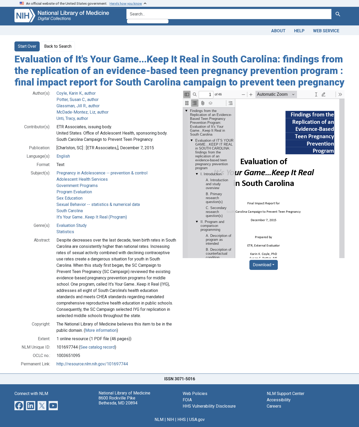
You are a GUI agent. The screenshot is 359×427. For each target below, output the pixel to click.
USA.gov (197, 419)
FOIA (187, 399)
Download (262, 264)
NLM (159, 419)
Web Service (326, 30)
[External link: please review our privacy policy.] (19, 405)
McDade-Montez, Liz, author (83, 112)
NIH (170, 419)
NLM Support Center (285, 393)
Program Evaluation (74, 191)
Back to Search (57, 46)
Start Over (27, 46)
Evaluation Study (72, 225)
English (63, 156)
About (278, 30)
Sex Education (70, 198)
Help (299, 30)
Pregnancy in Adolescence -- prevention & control (102, 172)
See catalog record (97, 347)
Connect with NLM (31, 393)
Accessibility (279, 399)
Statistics (65, 231)
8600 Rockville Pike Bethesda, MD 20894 (118, 400)
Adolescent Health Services (82, 179)
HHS (181, 419)
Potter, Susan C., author (78, 99)
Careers (274, 406)
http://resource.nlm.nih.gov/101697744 (92, 363)
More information (101, 330)
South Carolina (70, 210)
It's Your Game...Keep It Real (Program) (92, 217)
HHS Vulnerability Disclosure (209, 406)
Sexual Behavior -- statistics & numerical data (98, 204)
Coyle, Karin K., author (76, 93)
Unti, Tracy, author (72, 118)
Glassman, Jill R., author (78, 105)
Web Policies (195, 393)
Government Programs (77, 185)
